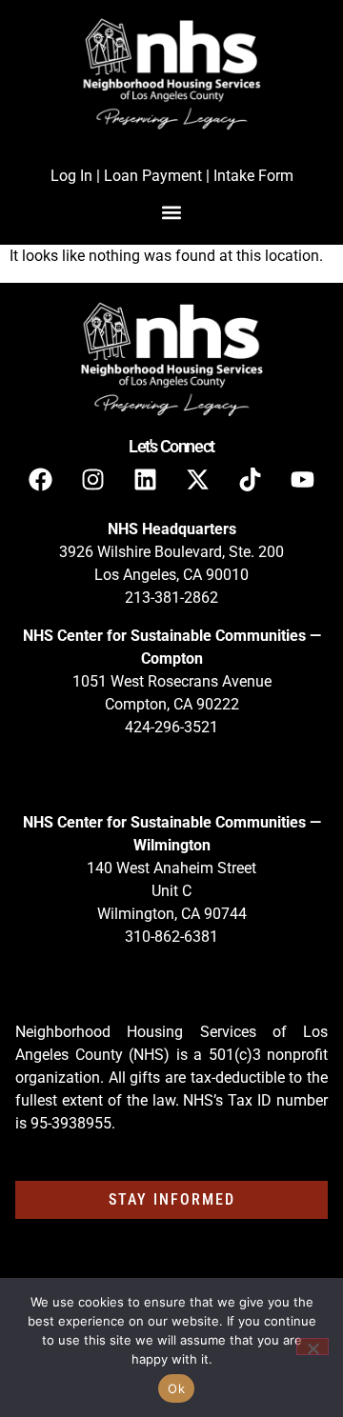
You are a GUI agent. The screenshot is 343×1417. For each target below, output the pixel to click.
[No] (312, 1346)
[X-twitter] (198, 479)
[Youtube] (303, 479)
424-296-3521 (171, 727)
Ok (176, 1388)
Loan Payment (153, 176)
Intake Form (253, 176)
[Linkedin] (146, 479)
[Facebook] (41, 479)
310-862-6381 (171, 937)
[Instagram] (93, 479)
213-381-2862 (171, 598)
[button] (172, 212)
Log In (71, 176)
